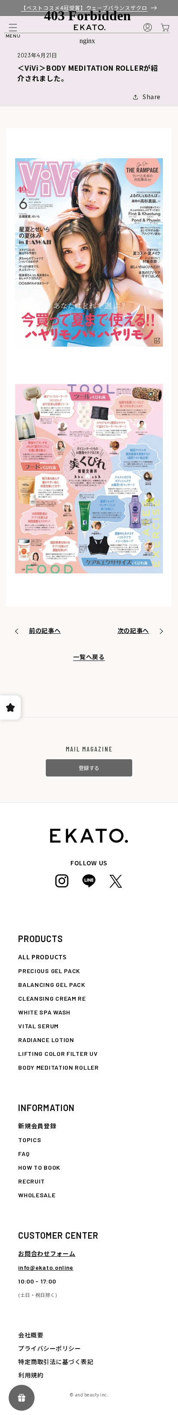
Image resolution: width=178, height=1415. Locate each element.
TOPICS (29, 1139)
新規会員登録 (37, 1125)
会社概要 (30, 1334)
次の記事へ (133, 630)
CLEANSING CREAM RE (52, 998)
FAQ (23, 1153)
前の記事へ (45, 630)
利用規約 (30, 1375)
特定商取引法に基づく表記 (55, 1361)
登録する (89, 767)
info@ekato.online (45, 1267)
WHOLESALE (36, 1195)
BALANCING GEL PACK (52, 984)
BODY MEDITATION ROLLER (58, 1067)
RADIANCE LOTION (46, 1039)
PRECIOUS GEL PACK (49, 970)
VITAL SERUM (38, 1026)
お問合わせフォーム (46, 1253)
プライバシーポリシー (49, 1348)
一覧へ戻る (89, 656)
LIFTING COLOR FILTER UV (58, 1053)
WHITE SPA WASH (44, 1012)
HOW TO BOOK (39, 1167)
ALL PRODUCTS (42, 956)
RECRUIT (31, 1181)
